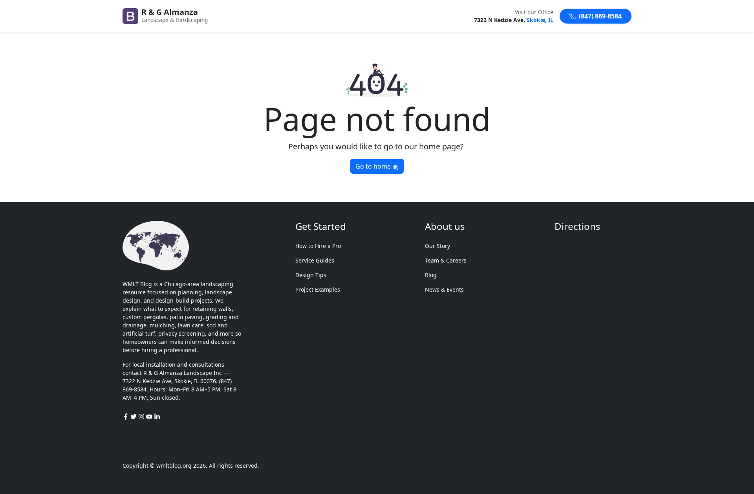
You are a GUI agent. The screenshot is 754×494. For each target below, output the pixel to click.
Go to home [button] (373, 166)
